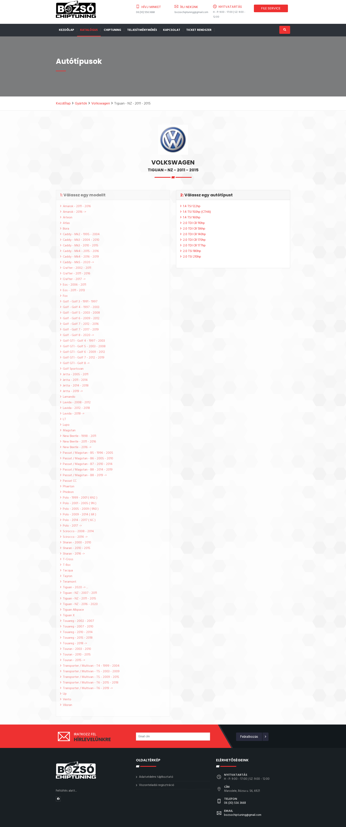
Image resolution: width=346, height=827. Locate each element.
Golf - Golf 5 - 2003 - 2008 (81, 312)
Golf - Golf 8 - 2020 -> (78, 335)
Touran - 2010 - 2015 (77, 654)
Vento (67, 699)
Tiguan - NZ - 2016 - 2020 (80, 604)
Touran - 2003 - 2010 (77, 649)
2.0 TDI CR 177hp (194, 245)
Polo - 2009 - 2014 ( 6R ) (79, 514)
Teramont (69, 581)
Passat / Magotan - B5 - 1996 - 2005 (88, 453)
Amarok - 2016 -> (74, 212)
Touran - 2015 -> (74, 660)
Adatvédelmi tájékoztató (156, 777)
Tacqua (68, 570)
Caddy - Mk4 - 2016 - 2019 (81, 256)
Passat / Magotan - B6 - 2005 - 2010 (88, 458)
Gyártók (81, 103)
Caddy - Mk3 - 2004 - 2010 (81, 240)
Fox (65, 296)
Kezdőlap (66, 30)
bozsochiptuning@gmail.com (191, 12)
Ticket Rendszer (198, 30)
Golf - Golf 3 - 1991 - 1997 (80, 301)
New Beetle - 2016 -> (77, 447)
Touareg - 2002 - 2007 (78, 621)
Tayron (67, 576)
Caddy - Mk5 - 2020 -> (78, 262)
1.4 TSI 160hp (191, 217)
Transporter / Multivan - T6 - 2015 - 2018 (90, 682)
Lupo (66, 425)
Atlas (66, 223)
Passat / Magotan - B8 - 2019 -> (85, 475)
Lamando (69, 396)
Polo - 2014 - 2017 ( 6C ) (79, 520)
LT (64, 419)
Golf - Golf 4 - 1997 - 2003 (81, 307)
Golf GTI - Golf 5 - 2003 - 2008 (84, 346)
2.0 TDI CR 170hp (194, 240)
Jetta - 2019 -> (73, 391)
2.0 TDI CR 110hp (194, 223)
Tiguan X (69, 615)
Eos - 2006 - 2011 (74, 284)
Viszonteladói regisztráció (156, 785)
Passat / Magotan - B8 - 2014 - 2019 (88, 469)
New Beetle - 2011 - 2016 (79, 441)
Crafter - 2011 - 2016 (76, 273)
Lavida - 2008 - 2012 (77, 402)
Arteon (67, 217)
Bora (66, 228)
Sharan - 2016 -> (74, 553)
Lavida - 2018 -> (73, 413)
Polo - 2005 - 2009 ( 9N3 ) (81, 509)
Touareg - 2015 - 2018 (78, 637)
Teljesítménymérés (142, 30)
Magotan (69, 430)
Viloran (67, 705)
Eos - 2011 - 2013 (74, 290)
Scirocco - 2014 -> (75, 537)
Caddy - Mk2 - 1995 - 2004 (81, 234)
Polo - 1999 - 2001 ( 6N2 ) (80, 497)
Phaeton (68, 486)
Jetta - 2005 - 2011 (75, 374)
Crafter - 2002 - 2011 (77, 268)
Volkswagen (100, 103)
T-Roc (67, 565)
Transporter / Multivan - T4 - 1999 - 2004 (91, 665)
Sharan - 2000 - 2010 (77, 542)
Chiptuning (112, 30)
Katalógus (89, 30)
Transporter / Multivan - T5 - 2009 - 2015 (91, 677)
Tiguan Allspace (73, 609)
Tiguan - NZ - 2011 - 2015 (79, 598)
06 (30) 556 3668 (145, 12)
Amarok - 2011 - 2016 (77, 206)
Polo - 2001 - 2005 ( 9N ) (79, 503)
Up (65, 694)
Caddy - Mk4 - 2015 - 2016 (81, 251)
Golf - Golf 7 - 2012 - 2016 (81, 324)
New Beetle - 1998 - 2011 (79, 436)
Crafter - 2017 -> (74, 279)
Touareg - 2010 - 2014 (78, 632)
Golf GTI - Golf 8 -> (76, 363)
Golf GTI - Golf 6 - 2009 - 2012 (84, 352)
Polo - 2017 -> (72, 525)
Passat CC (69, 481)
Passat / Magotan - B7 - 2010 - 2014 (88, 464)
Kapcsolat (171, 30)
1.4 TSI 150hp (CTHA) (197, 212)
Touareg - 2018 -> (75, 643)
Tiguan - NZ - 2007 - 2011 (80, 593)
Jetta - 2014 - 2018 (76, 385)
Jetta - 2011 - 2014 (75, 380)
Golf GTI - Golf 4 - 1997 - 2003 (84, 340)
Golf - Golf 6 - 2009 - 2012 (81, 318)
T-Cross (68, 559)
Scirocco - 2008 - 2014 (78, 531)
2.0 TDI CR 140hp (194, 234)
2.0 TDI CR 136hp (194, 228)
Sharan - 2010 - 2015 (76, 548)
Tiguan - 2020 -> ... (75, 587)
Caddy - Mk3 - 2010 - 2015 (80, 245)
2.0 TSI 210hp (192, 256)
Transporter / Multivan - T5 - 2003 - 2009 (91, 671)
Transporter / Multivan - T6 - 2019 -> (88, 688)
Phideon (68, 492)
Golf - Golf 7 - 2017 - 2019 (81, 329)
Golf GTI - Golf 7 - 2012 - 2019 (83, 357)
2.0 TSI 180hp (192, 251)
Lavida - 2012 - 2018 (76, 408)
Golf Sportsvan (73, 368)
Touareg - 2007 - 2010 (78, 626)
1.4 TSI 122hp (191, 206)
